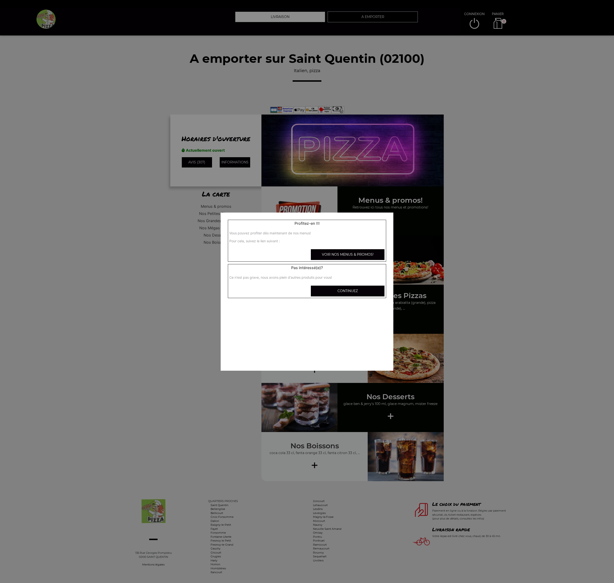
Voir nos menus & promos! (348, 254)
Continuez (347, 291)
